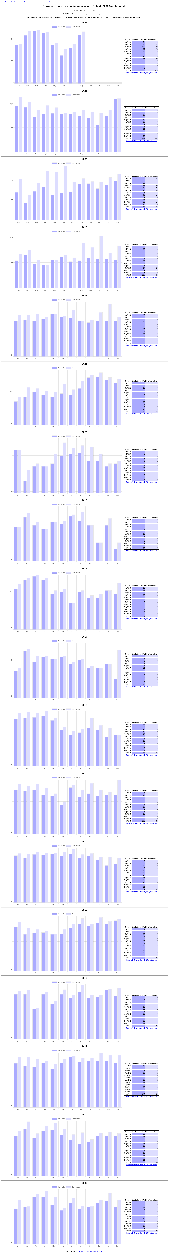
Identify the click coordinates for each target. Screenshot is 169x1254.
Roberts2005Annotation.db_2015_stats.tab (141, 823)
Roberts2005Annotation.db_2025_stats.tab (141, 141)
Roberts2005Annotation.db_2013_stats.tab (141, 960)
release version (93, 14)
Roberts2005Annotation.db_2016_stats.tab (141, 755)
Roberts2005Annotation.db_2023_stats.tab (141, 277)
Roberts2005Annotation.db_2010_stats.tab (141, 1165)
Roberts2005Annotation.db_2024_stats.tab (141, 209)
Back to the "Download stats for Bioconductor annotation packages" (25, 2)
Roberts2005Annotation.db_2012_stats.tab (141, 1028)
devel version (105, 14)
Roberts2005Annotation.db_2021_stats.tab (141, 414)
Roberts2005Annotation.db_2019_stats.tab (141, 550)
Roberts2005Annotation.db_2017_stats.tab (141, 687)
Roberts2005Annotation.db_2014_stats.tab (141, 892)
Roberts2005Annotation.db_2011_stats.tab (141, 1096)
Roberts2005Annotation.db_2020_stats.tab (141, 482)
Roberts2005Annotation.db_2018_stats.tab (141, 619)
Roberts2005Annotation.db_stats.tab (92, 1251)
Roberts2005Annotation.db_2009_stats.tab (141, 1233)
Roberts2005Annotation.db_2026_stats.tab (141, 73)
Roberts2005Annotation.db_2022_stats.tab (141, 346)
